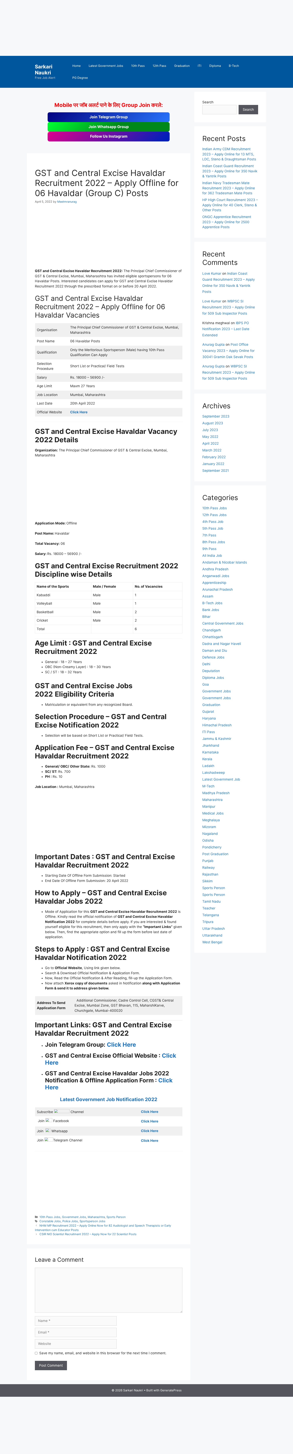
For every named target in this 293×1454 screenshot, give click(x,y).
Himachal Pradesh (217, 725)
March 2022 (211, 450)
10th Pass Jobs (49, 1217)
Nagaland (210, 834)
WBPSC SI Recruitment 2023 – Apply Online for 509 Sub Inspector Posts (228, 307)
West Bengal (212, 942)
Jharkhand (210, 745)
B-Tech (234, 66)
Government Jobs (74, 1217)
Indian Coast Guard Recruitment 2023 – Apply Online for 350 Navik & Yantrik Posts (229, 171)
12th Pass (159, 66)
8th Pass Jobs (213, 542)
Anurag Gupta (213, 344)
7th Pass (209, 535)
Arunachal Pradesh (217, 589)
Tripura (207, 922)
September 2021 (215, 471)
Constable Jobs (50, 1221)
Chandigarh (211, 630)
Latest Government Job (221, 779)
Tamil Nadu (211, 901)
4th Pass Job (212, 522)
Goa (205, 684)
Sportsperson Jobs (92, 1221)
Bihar (206, 617)
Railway (208, 868)
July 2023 (210, 430)
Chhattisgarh (212, 637)
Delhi (206, 664)
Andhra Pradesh (215, 569)
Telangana (210, 915)
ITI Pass (208, 732)
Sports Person (116, 1217)
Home (76, 66)
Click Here (121, 1044)
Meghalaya (211, 820)
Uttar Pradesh (213, 929)
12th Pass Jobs (214, 515)
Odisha (208, 840)
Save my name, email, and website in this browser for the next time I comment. (102, 1353)
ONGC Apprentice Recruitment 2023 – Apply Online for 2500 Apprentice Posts (226, 222)
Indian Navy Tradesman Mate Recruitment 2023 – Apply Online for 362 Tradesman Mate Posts (228, 188)
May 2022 (210, 437)
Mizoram (209, 827)
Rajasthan (210, 874)
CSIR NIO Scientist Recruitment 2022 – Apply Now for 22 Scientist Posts (88, 1234)
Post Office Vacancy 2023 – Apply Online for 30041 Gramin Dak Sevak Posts (228, 351)
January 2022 (213, 464)
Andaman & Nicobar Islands (224, 562)
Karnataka (210, 752)
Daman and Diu (214, 650)
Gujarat (208, 712)
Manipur (208, 806)
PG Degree (80, 78)
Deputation (211, 671)
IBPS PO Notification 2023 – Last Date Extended (225, 329)
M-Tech (208, 786)
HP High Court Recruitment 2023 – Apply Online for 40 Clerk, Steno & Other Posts (230, 205)
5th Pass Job (212, 528)
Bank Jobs (210, 610)
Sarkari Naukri (43, 70)
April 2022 (210, 443)
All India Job (212, 556)
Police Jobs (70, 1221)
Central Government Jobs (222, 623)
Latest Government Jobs (106, 66)
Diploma (215, 66)
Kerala (207, 759)
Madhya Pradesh (216, 793)
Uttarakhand (212, 935)
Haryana (209, 718)
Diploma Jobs (213, 678)
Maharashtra (96, 1217)
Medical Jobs (213, 813)
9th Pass (209, 549)
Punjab (207, 861)
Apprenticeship (214, 583)
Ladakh (208, 766)
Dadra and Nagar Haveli (221, 644)
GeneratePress (171, 1390)
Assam (207, 596)
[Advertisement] (119, 28)
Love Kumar (211, 273)
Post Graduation (215, 854)
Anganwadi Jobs (215, 576)
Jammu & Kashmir (216, 739)
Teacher (208, 908)
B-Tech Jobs (212, 603)
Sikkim (207, 881)
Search (207, 102)
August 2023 (212, 423)
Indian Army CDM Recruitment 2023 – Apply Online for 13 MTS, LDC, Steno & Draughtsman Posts (229, 154)
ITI (199, 66)
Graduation (182, 66)
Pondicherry (211, 847)
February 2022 (214, 457)
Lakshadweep (213, 773)
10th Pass (138, 66)
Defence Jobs (213, 657)
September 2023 (215, 416)
